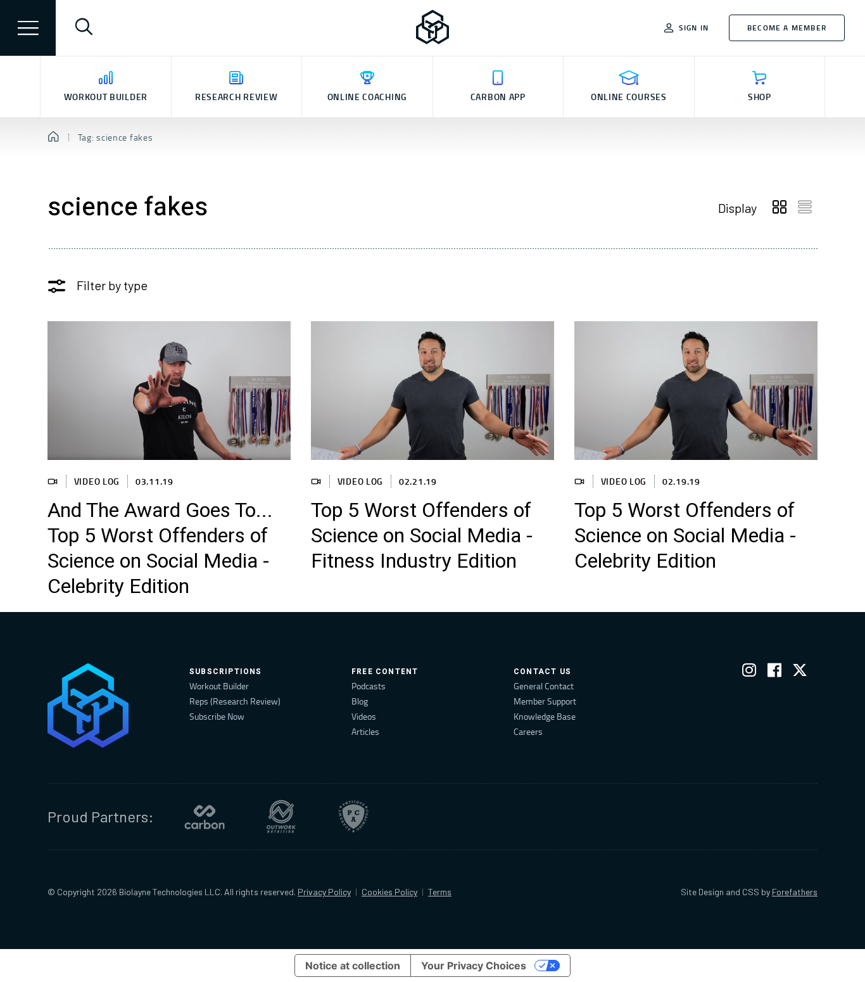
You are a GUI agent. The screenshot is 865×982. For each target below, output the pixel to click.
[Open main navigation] (28, 28)
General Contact (544, 686)
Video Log (97, 481)
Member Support (545, 701)
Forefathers (795, 891)
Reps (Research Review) (235, 701)
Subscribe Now (216, 716)
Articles (365, 731)
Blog (359, 701)
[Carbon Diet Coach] (204, 816)
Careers (528, 731)
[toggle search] (83, 28)
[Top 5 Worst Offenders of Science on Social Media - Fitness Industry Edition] (432, 390)
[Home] (53, 137)
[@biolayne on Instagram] (749, 672)
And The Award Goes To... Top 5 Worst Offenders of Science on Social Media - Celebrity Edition (160, 548)
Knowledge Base (545, 716)
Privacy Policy (324, 891)
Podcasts (368, 686)
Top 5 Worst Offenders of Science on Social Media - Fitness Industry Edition (422, 536)
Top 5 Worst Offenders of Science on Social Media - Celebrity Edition (685, 536)
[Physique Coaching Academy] (353, 816)
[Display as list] (804, 208)
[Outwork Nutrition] (281, 816)
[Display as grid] (779, 208)
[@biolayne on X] (799, 672)
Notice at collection (352, 965)
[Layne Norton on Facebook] (774, 672)
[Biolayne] (432, 28)
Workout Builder (219, 686)
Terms (439, 891)
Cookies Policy (389, 891)
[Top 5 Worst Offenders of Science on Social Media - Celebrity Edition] (696, 390)
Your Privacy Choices (473, 965)
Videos (363, 716)
